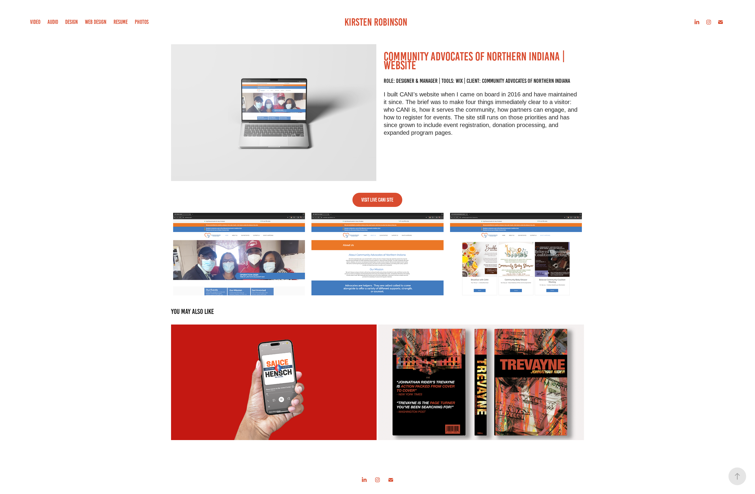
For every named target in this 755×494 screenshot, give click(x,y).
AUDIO (52, 22)
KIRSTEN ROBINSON (375, 22)
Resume (121, 22)
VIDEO (35, 22)
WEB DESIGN (95, 22)
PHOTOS (142, 22)
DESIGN (71, 22)
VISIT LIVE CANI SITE (377, 200)
